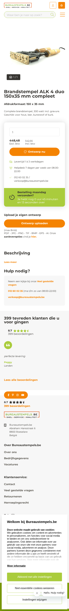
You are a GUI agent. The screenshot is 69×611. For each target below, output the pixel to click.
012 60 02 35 (15, 290)
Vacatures (11, 464)
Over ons (10, 452)
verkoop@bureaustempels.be (26, 297)
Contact (9, 484)
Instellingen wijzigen (34, 599)
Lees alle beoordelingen (21, 379)
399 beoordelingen (17, 406)
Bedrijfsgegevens (16, 458)
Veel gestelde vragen (19, 490)
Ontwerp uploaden (34, 223)
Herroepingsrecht (16, 502)
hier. (34, 236)
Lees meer (10, 262)
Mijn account (53, 5)
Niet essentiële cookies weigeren (34, 588)
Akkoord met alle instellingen (34, 576)
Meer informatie (16, 565)
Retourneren (13, 496)
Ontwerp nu (36, 151)
